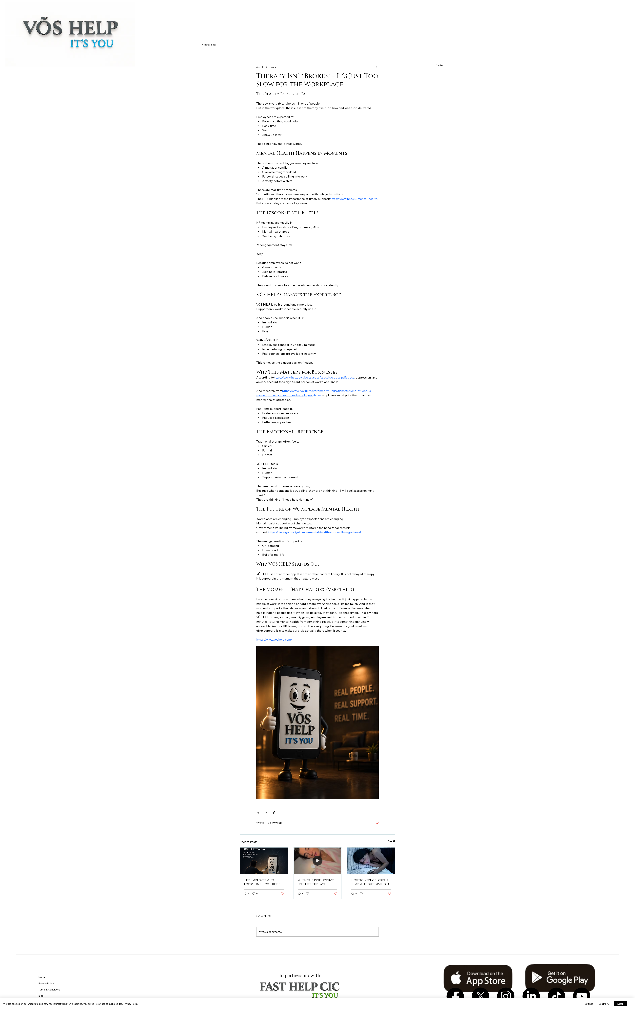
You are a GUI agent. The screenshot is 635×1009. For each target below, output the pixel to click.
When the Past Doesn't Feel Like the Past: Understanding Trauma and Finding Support (317, 882)
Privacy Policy (131, 1003)
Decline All (604, 1003)
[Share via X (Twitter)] (257, 812)
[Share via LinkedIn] (266, 812)
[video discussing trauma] (317, 861)
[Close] (631, 1003)
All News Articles (209, 45)
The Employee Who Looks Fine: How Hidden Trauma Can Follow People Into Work (263, 882)
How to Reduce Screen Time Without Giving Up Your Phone (371, 882)
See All (391, 841)
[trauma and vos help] (264, 861)
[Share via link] (274, 812)
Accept (620, 1003)
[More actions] (377, 67)
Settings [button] (589, 1003)
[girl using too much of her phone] (371, 861)
